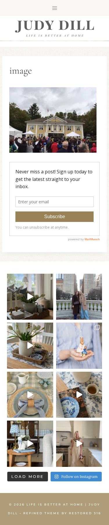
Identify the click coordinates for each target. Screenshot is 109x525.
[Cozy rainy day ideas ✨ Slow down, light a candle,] (79, 395)
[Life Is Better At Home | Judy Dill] (54, 28)
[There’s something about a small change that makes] (30, 444)
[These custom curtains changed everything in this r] (30, 297)
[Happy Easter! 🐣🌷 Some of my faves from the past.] (79, 346)
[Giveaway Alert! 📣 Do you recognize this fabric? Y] (79, 444)
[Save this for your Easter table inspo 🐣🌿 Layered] (30, 395)
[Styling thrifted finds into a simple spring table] (30, 346)
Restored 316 (85, 513)
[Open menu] (54, 8)
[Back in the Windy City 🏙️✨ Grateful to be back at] (79, 297)
